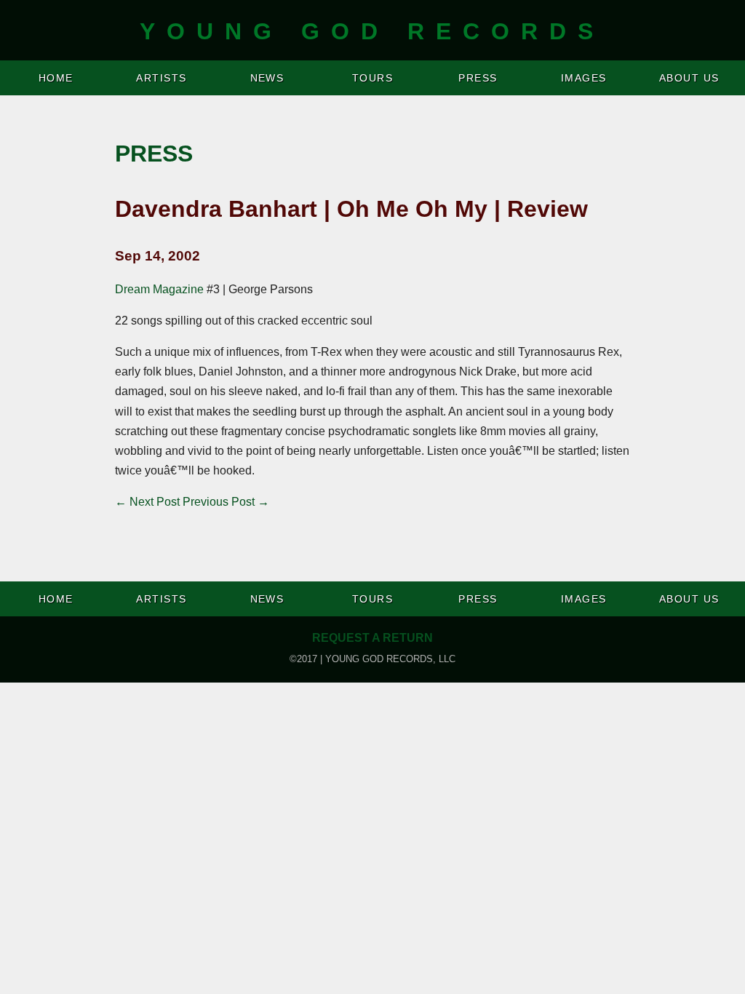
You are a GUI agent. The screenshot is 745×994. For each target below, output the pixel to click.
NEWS (267, 78)
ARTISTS (161, 78)
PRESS (477, 78)
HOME (56, 78)
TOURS (372, 78)
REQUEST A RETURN (372, 638)
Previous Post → (226, 502)
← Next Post (147, 502)
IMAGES (584, 78)
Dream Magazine (159, 289)
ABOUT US (689, 78)
